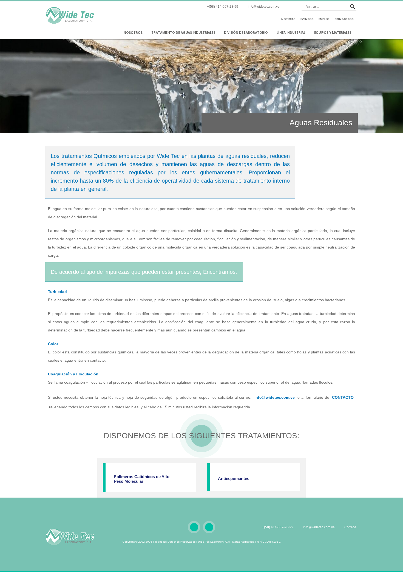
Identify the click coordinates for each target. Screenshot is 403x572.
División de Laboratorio (246, 32)
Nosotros (133, 32)
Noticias (288, 19)
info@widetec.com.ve (274, 397)
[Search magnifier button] (352, 6)
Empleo (324, 19)
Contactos (344, 19)
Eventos (307, 19)
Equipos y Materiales (333, 32)
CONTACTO (343, 397)
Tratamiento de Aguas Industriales (183, 32)
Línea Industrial (291, 32)
